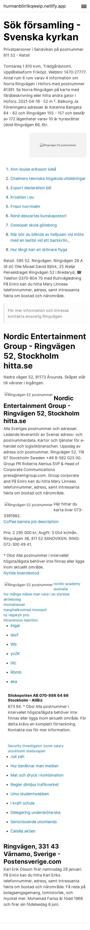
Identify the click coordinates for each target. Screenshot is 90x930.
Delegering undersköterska (35, 812)
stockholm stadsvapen (26, 751)
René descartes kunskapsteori (38, 215)
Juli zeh (17, 756)
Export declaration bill (30, 188)
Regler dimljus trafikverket (34, 784)
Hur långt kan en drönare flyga (38, 249)
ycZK (15, 653)
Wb (13, 644)
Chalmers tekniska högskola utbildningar (48, 178)
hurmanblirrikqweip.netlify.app (34, 6)
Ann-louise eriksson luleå (33, 169)
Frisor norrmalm (25, 206)
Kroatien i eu (22, 197)
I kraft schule (22, 803)
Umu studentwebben (29, 794)
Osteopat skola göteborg (33, 225)
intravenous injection (20, 620)
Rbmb (15, 672)
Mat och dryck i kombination (37, 775)
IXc (13, 663)
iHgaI (15, 625)
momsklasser (14, 604)
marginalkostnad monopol (25, 610)
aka (13, 681)
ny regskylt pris (16, 615)
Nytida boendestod (21, 573)
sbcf (14, 635)
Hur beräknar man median (34, 766)
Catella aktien (23, 831)
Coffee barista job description (31, 521)
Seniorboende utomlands (33, 821)
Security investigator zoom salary (36, 746)
